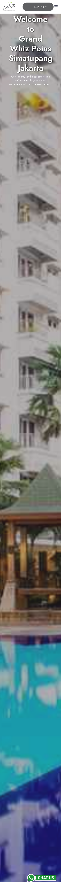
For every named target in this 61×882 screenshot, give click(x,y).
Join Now (40, 7)
